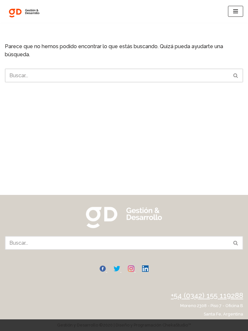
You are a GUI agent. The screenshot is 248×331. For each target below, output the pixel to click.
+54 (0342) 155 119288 (207, 295)
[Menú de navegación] (235, 11)
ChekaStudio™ (176, 325)
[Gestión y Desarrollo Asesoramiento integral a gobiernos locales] (24, 11)
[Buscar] (236, 75)
